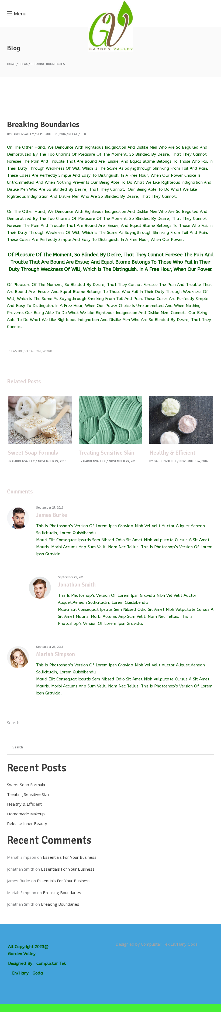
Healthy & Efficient (172, 452)
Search (13, 722)
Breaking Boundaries (62, 892)
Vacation (33, 351)
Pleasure (15, 351)
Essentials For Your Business (69, 857)
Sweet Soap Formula (33, 452)
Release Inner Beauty (27, 823)
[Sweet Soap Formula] (40, 420)
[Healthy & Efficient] (181, 420)
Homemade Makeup (26, 813)
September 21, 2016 (51, 134)
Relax (23, 64)
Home (11, 64)
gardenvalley (22, 134)
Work (47, 351)
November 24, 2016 (52, 461)
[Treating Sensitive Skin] (111, 420)
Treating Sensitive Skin (106, 452)
